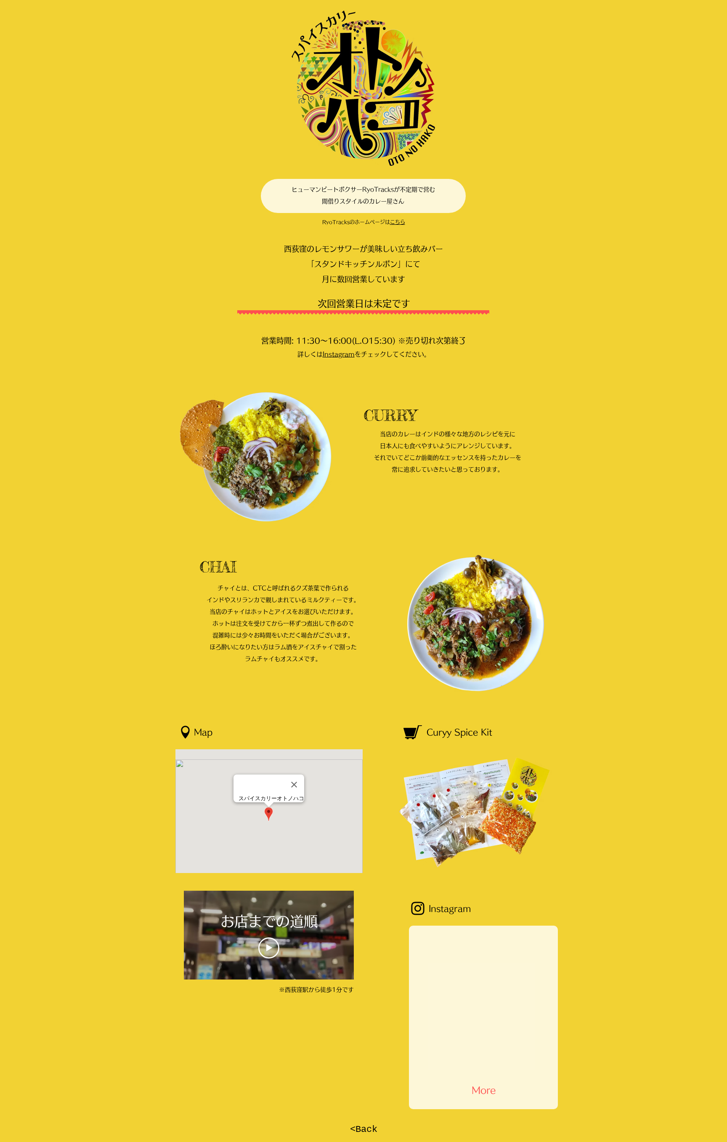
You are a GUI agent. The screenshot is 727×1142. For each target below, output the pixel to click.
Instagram (339, 354)
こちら (397, 221)
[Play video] (268, 947)
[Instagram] (418, 908)
